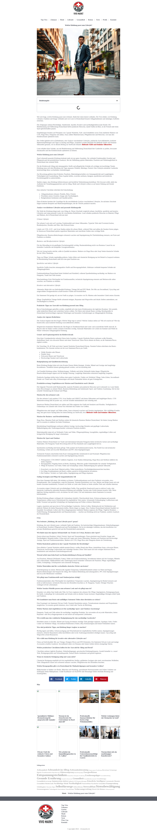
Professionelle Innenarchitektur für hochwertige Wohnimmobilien (87, 719)
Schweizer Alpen (50, 787)
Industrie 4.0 (72, 781)
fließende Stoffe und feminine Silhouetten (97, 144)
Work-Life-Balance (98, 789)
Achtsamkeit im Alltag (58, 770)
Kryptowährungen (81, 781)
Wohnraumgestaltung (83, 789)
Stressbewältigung (108, 786)
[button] (117, 100)
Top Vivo (44, 20)
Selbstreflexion (78, 787)
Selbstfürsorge (64, 786)
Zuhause (54, 20)
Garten (63, 809)
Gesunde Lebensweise (66, 778)
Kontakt (113, 20)
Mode (62, 20)
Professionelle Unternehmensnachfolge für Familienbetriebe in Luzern (89, 755)
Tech (98, 20)
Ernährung (82, 775)
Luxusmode (110, 781)
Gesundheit (81, 20)
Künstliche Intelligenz (96, 781)
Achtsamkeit (42, 770)
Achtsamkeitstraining (79, 770)
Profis (105, 20)
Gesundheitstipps (101, 779)
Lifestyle (70, 20)
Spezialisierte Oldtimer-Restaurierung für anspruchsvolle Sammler (46, 718)
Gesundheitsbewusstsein (90, 778)
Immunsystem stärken (60, 781)
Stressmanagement (43, 789)
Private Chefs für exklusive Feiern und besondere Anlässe (45, 754)
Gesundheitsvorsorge (44, 781)
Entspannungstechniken (52, 775)
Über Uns (64, 820)
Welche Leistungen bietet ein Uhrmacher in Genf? (110, 717)
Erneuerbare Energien (73, 775)
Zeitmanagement (110, 789)
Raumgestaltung (112, 783)
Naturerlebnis (86, 783)
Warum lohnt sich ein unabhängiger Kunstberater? (109, 754)
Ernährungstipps (92, 775)
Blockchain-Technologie (109, 770)
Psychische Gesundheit (98, 783)
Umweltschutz (70, 789)
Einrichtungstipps (78, 772)
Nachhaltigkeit (75, 783)
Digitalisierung (56, 772)
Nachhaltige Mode (61, 783)
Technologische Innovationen (57, 789)
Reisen (90, 20)
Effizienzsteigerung (67, 772)
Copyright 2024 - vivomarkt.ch (78, 829)
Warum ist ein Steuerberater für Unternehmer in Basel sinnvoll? (67, 719)
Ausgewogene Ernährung (95, 770)
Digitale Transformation (44, 772)
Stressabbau (89, 786)
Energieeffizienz (90, 772)
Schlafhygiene (41, 787)
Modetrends (49, 783)
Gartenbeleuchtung (105, 775)
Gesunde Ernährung (49, 778)
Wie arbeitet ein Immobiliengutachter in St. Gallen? (67, 754)
